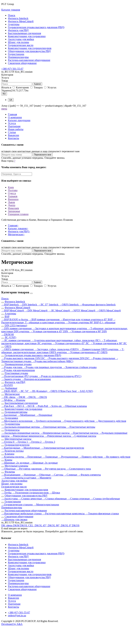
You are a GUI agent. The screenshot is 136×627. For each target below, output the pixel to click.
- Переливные (33, 456)
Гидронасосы (12, 430)
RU (4, 94)
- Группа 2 (35, 441)
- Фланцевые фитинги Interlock (97, 304)
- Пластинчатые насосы (84, 432)
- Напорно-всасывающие (36, 379)
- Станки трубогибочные (105, 498)
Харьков (12, 196)
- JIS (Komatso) (38, 391)
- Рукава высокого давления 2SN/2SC (68, 358)
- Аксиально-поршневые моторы (20, 427)
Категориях (22, 87)
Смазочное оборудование (22, 63)
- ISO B (30, 406)
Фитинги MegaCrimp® (21, 21)
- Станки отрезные (78, 498)
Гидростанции (16, 54)
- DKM (21, 397)
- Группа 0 (8, 441)
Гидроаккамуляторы (16, 412)
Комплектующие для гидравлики (27, 36)
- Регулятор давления (29, 468)
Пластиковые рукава (16, 373)
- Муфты (7, 400)
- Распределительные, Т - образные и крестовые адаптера (58, 321)
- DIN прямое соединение (16, 328)
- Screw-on (55, 406)
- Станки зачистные (30, 498)
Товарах (38, 87)
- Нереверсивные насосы (55, 432)
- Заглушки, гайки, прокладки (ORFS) (56, 349)
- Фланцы (19, 400)
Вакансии (13, 135)
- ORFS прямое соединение (17, 349)
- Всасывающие (11, 474)
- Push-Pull (42, 406)
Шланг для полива (18, 42)
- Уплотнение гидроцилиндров (30, 492)
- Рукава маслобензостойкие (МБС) (52, 361)
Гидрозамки (11, 418)
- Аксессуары (9, 498)
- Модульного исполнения (17, 421)
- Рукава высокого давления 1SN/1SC (23, 358)
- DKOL (31, 397)
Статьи (12, 132)
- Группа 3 (48, 441)
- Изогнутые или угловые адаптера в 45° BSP (86, 319)
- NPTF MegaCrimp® (83, 310)
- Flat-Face (8, 406)
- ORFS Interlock (69, 304)
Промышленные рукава (18, 364)
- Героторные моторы (53, 427)
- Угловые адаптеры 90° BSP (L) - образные (90, 322)
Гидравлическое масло (20, 45)
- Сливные (71, 474)
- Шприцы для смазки (14, 519)
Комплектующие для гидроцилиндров (29, 48)
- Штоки (54, 492)
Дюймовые (11, 388)
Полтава (12, 190)
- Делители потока (12, 450)
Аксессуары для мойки (21, 39)
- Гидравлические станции (17, 504)
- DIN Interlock (28, 304)
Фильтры (10, 471)
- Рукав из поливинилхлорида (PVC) (59, 376)
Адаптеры (13, 24)
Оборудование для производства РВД (29, 51)
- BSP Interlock (10, 304)
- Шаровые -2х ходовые (15, 462)
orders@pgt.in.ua (17, 615)
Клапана (9, 453)
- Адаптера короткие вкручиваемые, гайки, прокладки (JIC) (66, 340)
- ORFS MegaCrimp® (108, 310)
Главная (12, 114)
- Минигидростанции (46, 504)
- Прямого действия (91, 456)
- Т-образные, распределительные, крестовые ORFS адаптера (62, 351)
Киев (11, 187)
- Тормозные (50, 456)
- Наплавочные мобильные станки (21, 513)
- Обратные (8, 468)
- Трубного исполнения (47, 421)
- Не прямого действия (116, 456)
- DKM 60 (7, 334)
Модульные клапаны (16, 465)
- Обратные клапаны (74, 406)
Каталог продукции (19, 120)
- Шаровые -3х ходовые (44, 462)
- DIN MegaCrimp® (36, 310)
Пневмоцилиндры (18, 57)
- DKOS (42, 397)
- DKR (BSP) (9, 391)
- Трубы (6, 492)
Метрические (16, 234)
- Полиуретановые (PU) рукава (19, 376)
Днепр (11, 205)
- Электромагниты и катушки (19, 477)
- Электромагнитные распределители (62, 447)
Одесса (12, 193)
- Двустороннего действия (110, 421)
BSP (7, 316)
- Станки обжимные (55, 498)
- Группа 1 (22, 441)
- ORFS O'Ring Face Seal (62, 391)
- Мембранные (26, 415)
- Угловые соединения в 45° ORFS (87, 352)
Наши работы (15, 129)
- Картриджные (11, 447)
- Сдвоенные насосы (84, 435)
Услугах (51, 87)
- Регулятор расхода (54, 468)
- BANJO (7, 385)
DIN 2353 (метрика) (16, 325)
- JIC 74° (23, 391)
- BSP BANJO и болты (15, 319)
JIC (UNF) (10, 337)
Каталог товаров (10, 9)
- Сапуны (57, 474)
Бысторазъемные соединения (24, 33)
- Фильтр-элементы (89, 474)
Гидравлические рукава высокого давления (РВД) (36, 27)
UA (10, 100)
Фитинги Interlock (18, 18)
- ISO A (20, 406)
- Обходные (43, 474)
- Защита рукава (11, 379)
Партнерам (14, 126)
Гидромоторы (12, 424)
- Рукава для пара (12, 367)
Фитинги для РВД (18, 30)
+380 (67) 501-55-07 (12, 68)
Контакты (13, 138)
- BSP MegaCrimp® (13, 310)
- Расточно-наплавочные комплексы (63, 513)
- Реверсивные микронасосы (27, 435)
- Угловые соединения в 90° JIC (108, 343)
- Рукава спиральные (103, 358)
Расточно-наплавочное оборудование (29, 60)
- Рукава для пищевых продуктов (43, 367)
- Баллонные (9, 415)
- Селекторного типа (78, 468)
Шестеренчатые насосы (18, 438)
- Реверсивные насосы (58, 435)
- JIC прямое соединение (16, 340)
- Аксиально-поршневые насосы (20, 432)
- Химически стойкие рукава (80, 367)
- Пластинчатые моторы (81, 427)
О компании (15, 117)
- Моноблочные (30, 447)
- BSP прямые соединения (44, 319)
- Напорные (28, 474)
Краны (8, 459)
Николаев (13, 208)
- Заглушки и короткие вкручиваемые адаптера (60, 328)
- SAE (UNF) (85, 391)
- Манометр (44, 477)
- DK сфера (8, 397)
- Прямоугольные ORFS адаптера (99, 349)
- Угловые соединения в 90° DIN (88, 331)
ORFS (8, 346)
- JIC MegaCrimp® (59, 310)
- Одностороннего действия (78, 421)
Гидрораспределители (17, 444)
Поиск (11, 15)
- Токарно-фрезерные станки (102, 513)
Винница (13, 199)
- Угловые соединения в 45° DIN (49, 331)
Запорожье (14, 211)
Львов (11, 202)
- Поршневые (44, 415)
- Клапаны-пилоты (13, 456)
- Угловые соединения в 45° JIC (71, 343)
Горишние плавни (18, 214)
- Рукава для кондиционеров (18, 370)
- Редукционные (68, 456)
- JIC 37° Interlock (48, 304)
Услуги (12, 123)
